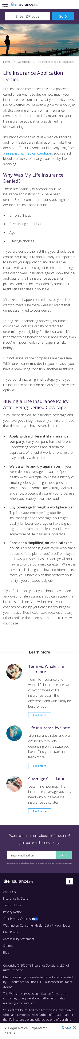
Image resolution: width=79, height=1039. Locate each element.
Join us (64, 855)
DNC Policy (10, 932)
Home (7, 62)
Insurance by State (15, 898)
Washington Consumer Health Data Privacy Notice (37, 925)
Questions (24, 62)
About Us (9, 892)
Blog (6, 952)
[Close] (71, 1026)
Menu (6, 4)
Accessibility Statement (18, 939)
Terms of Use (12, 905)
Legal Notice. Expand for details (26, 1030)
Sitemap (9, 946)
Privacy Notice (12, 912)
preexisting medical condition (29, 153)
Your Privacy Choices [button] (17, 919)
